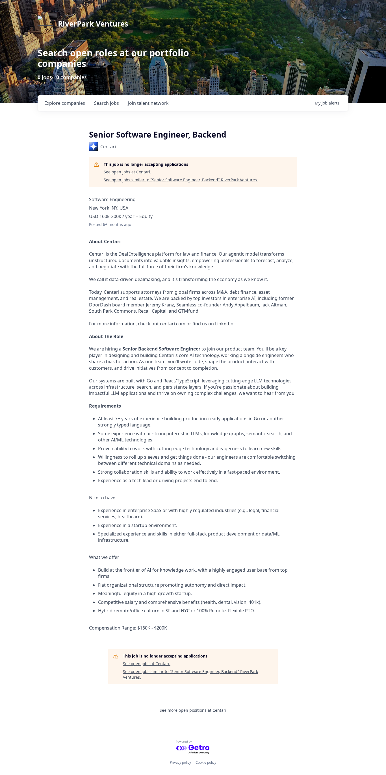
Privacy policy (180, 762)
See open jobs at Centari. (127, 172)
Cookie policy (206, 762)
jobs (106, 103)
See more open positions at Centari (193, 710)
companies (64, 103)
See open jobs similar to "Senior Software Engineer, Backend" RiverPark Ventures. (181, 179)
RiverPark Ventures (93, 24)
